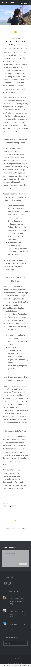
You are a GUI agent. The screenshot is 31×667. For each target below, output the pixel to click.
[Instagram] (9, 583)
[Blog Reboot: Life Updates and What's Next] (15, 609)
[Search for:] (15, 643)
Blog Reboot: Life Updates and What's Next (17, 613)
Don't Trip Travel (8, 2)
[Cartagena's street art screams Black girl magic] (15, 596)
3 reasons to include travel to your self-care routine (18, 626)
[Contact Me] (18, 658)
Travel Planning (15, 38)
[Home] (12, 658)
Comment (23, 564)
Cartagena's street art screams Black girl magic (18, 601)
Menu (25, 3)
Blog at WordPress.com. (15, 663)
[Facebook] (5, 583)
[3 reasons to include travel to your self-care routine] (15, 622)
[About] (15, 658)
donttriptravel (12, 48)
